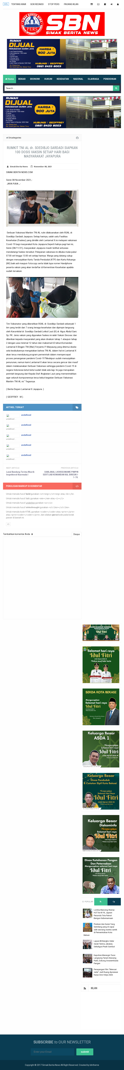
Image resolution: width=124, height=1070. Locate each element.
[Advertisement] (101, 1010)
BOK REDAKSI (37, 4)
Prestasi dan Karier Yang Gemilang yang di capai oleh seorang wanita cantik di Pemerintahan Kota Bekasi (100, 929)
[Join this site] (111, 4)
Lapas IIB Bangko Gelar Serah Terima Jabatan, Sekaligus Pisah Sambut (104, 944)
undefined (26, 415)
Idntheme (94, 1065)
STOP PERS (53, 4)
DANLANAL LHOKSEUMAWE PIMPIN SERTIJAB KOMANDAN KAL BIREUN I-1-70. (60, 475)
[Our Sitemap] (91, 4)
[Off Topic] (105, 4)
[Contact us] (98, 4)
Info (6, 4)
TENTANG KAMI (18, 4)
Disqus (76, 534)
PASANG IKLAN (71, 4)
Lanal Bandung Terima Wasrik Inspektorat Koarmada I (20, 473)
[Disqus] (42, 577)
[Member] (118, 4)
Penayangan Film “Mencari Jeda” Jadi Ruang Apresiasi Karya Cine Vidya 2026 (106, 972)
